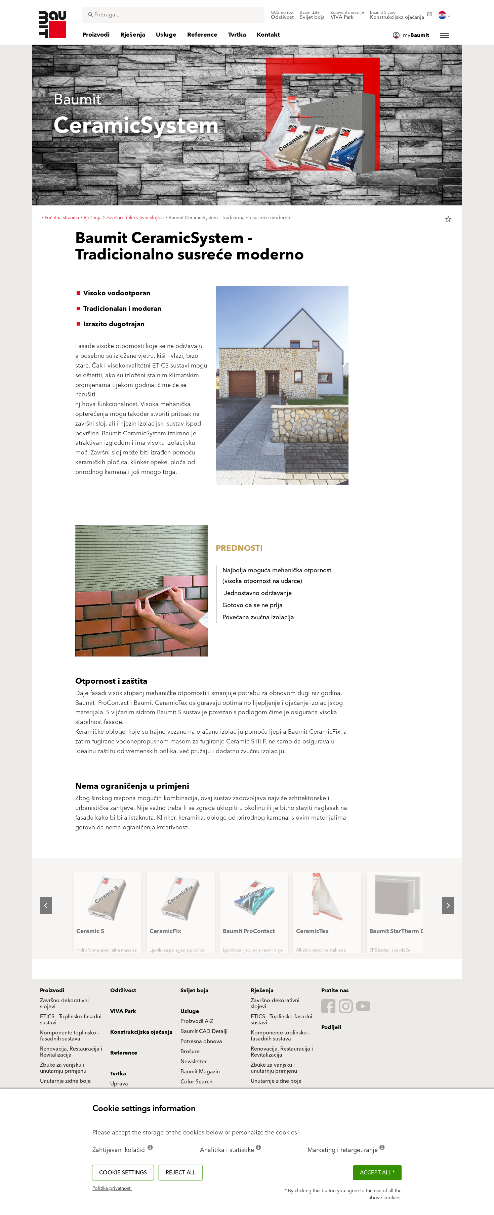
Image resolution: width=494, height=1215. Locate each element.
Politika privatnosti (112, 1188)
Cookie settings (123, 1172)
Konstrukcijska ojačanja (141, 1032)
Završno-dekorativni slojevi (64, 1003)
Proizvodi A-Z (196, 1021)
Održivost (123, 990)
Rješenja (262, 990)
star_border (448, 219)
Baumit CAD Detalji (204, 1031)
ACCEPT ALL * (377, 1172)
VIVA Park (123, 1011)
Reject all (181, 1172)
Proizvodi (52, 990)
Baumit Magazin (200, 1071)
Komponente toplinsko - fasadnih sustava (69, 1035)
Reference (123, 1053)
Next (442, 905)
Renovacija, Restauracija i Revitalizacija (71, 1052)
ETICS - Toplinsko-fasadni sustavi (70, 1019)
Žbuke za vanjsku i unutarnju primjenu (63, 1068)
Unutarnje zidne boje (65, 1081)
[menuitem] (282, 15)
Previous (40, 905)
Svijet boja (194, 990)
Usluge (189, 1011)
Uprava (119, 1083)
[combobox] (173, 15)
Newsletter (193, 1061)
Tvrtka (118, 1073)
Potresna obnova (201, 1041)
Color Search (196, 1081)
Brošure (190, 1051)
